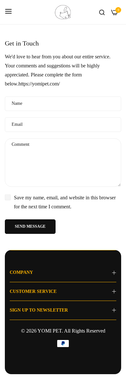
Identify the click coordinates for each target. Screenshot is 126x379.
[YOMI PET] (63, 12)
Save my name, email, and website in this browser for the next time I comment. (65, 202)
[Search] (102, 11)
